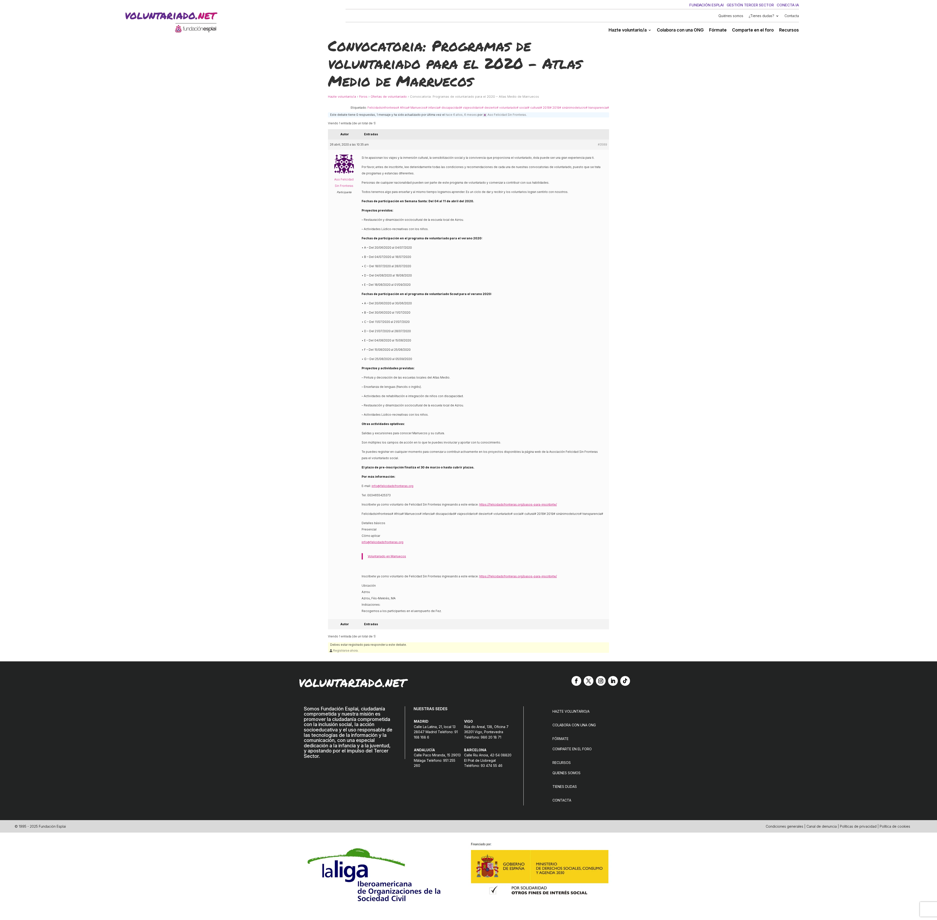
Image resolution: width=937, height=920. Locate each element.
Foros (363, 96)
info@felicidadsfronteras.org (392, 486)
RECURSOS (561, 763)
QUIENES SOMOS (566, 773)
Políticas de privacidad (858, 826)
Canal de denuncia (821, 826)
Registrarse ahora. (345, 650)
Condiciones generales (784, 826)
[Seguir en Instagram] (601, 681)
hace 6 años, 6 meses (461, 114)
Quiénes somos (730, 16)
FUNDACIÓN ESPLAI (706, 5)
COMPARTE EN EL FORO (572, 749)
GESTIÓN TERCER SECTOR (750, 5)
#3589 (602, 144)
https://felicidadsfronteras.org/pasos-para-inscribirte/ (518, 504)
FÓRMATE (560, 739)
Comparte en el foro (753, 30)
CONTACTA (561, 800)
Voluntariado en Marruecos (387, 556)
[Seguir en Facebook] (576, 681)
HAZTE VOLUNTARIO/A (571, 711)
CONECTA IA (788, 5)
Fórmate (718, 30)
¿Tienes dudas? (761, 16)
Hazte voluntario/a (628, 30)
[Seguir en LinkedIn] (613, 681)
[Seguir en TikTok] (625, 681)
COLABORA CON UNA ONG (574, 725)
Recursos (789, 30)
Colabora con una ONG (680, 30)
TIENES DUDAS (564, 786)
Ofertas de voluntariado (389, 96)
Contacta (791, 16)
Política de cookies (895, 826)
